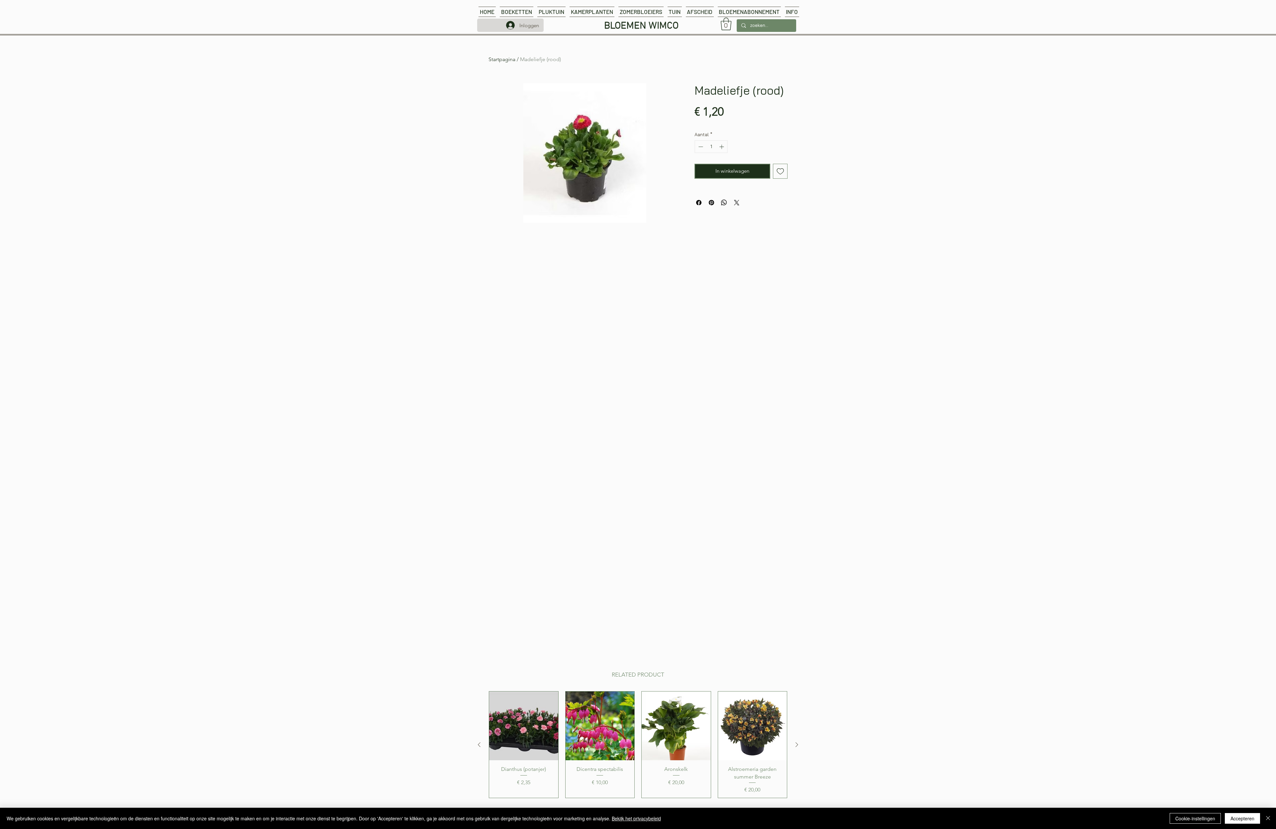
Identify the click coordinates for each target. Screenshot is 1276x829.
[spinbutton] (711, 146)
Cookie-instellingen (1195, 818)
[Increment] (722, 146)
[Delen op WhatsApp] (724, 203)
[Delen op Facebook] (699, 203)
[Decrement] (700, 146)
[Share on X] (737, 203)
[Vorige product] (479, 745)
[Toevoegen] (780, 171)
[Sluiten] (1268, 818)
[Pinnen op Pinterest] (711, 203)
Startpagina (501, 59)
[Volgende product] (797, 745)
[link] (726, 24)
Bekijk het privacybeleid (636, 818)
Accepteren (1242, 818)
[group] (638, 744)
